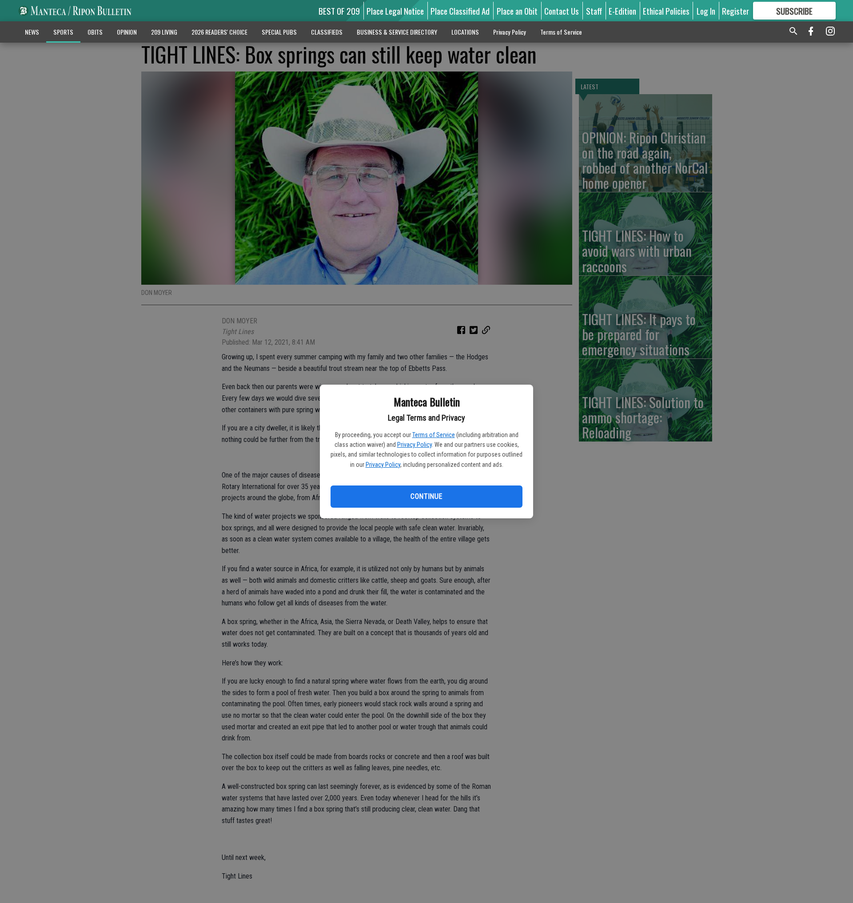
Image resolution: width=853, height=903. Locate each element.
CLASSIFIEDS (327, 31)
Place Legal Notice (395, 10)
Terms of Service (433, 434)
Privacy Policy (414, 444)
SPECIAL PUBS (279, 31)
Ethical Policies (666, 10)
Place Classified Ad (460, 10)
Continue (426, 496)
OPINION (127, 31)
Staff (594, 10)
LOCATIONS (465, 31)
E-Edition (622, 10)
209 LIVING (164, 31)
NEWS (32, 31)
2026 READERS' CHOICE (219, 31)
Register (735, 10)
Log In (706, 10)
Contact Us (561, 10)
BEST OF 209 (339, 10)
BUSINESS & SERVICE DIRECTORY (397, 31)
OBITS (95, 31)
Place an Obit (517, 10)
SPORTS (63, 31)
